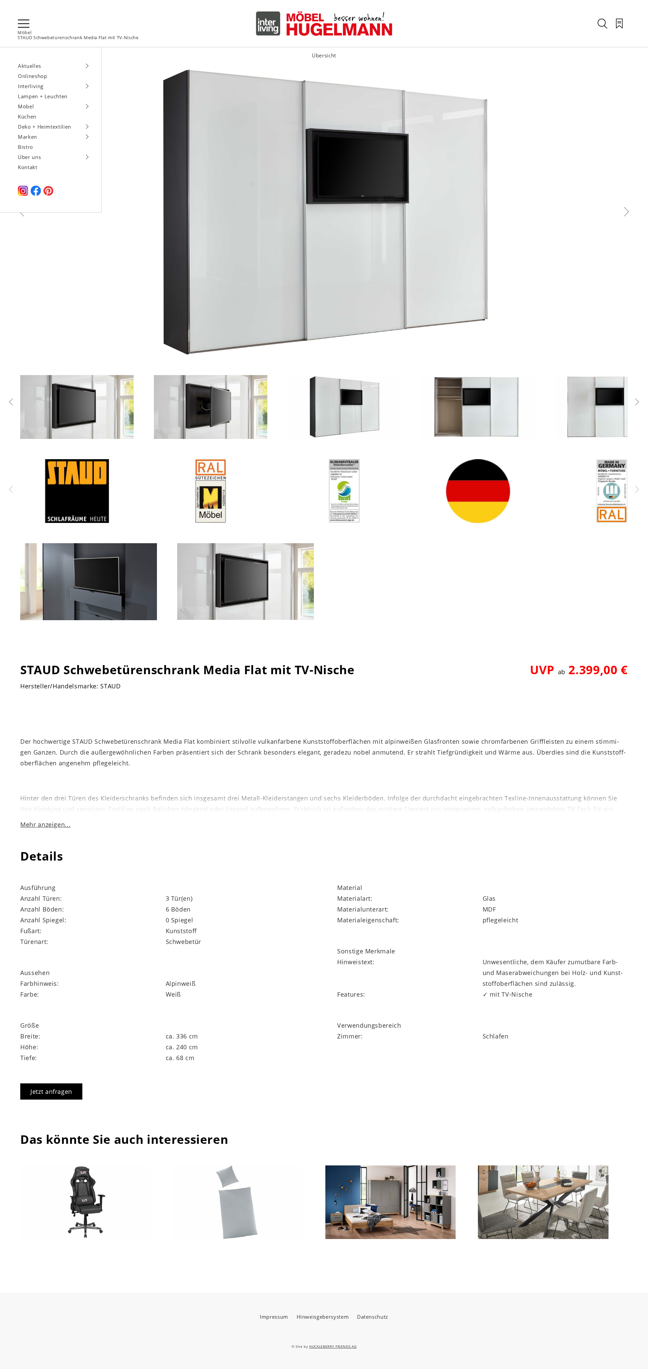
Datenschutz (372, 1316)
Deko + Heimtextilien (44, 126)
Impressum (274, 1316)
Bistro (25, 146)
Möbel (24, 32)
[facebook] (36, 193)
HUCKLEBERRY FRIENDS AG (332, 1346)
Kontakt (27, 167)
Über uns (29, 157)
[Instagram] (23, 193)
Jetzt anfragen (51, 1091)
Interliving (31, 86)
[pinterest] (48, 193)
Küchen (27, 116)
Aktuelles (29, 65)
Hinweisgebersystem (323, 1316)
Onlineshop (32, 76)
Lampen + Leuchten (43, 96)
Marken (27, 136)
